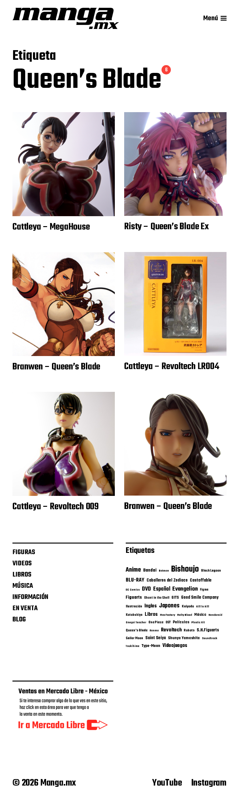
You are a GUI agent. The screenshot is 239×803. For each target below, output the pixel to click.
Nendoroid (215, 615)
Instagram (209, 783)
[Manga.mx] (65, 18)
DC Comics (133, 589)
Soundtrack (209, 638)
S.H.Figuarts (208, 630)
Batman (164, 570)
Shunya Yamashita (184, 638)
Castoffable (201, 580)
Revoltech (171, 630)
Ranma (154, 630)
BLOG (19, 619)
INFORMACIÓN (30, 597)
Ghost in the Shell (156, 598)
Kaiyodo (188, 606)
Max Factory (167, 615)
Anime (133, 570)
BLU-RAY (135, 580)
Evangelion (185, 589)
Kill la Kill (202, 606)
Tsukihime (132, 646)
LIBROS (21, 574)
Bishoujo (185, 569)
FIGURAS (23, 552)
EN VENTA (25, 608)
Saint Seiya (155, 638)
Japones (169, 606)
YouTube (167, 783)
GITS (175, 597)
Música (200, 615)
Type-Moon (151, 646)
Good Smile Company (199, 597)
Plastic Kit (198, 622)
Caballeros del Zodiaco (167, 580)
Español (161, 589)
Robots (189, 630)
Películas (181, 622)
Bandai (150, 570)
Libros (151, 614)
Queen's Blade (137, 630)
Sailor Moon (134, 638)
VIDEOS (22, 563)
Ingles (150, 606)
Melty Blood (184, 615)
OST (168, 622)
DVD (146, 589)
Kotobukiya (134, 615)
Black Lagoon (211, 570)
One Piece (155, 622)
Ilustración (134, 606)
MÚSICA (22, 586)
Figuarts (134, 597)
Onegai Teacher (136, 622)
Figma (204, 589)
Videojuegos (174, 645)
